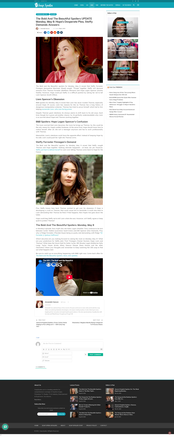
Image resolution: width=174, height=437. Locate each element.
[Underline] (48, 349)
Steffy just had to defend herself (48, 150)
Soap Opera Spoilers (49, 425)
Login (37, 337)
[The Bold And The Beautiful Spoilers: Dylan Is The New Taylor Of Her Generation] (74, 391)
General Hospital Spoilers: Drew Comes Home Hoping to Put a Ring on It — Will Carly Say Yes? (51, 324)
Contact (103, 425)
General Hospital (123, 22)
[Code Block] (61, 349)
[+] (69, 349)
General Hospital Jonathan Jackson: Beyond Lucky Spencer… (123, 28)
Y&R (97, 5)
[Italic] (46, 349)
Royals (118, 5)
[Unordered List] (56, 349)
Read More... (38, 399)
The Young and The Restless (123, 68)
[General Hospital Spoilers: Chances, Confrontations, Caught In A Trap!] (110, 407)
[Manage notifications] (169, 433)
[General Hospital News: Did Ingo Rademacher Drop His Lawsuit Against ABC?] (122, 49)
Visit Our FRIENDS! (115, 87)
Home (76, 5)
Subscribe (61, 414)
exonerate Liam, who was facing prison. (57, 109)
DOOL (82, 5)
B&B (92, 5)
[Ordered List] (54, 349)
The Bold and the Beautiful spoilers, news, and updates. (57, 256)
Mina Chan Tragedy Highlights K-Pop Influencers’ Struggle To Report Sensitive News (122, 105)
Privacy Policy (91, 425)
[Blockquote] (59, 349)
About (63, 425)
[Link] (64, 349)
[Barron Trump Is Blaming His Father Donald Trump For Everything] (74, 407)
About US (36, 1)
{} (66, 349)
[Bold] (43, 349)
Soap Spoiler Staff (76, 425)
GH (87, 5)
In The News (127, 5)
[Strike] (51, 349)
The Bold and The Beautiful (43, 14)
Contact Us (44, 1)
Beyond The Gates (107, 5)
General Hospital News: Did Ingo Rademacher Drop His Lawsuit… (122, 50)
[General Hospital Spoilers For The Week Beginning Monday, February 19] (110, 391)
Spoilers (53, 14)
